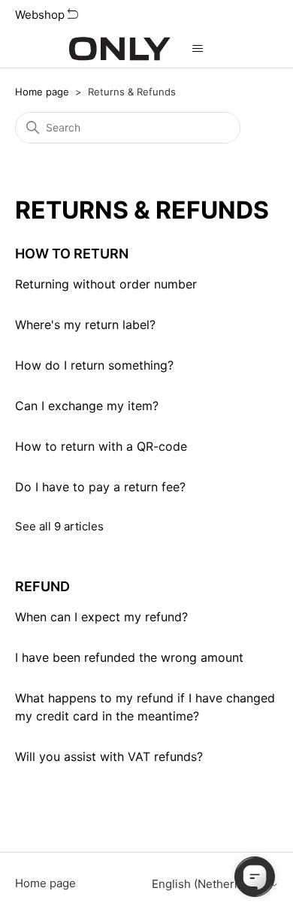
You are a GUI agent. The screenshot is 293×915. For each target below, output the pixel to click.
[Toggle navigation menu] (197, 49)
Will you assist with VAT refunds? (109, 756)
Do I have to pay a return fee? (100, 486)
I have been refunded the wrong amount (129, 657)
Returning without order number (106, 283)
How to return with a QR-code (101, 446)
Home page (42, 92)
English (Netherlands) (211, 883)
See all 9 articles (59, 526)
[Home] (120, 49)
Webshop (41, 15)
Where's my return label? (85, 324)
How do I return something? (94, 365)
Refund (42, 586)
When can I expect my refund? (101, 616)
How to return (71, 253)
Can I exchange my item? (87, 405)
